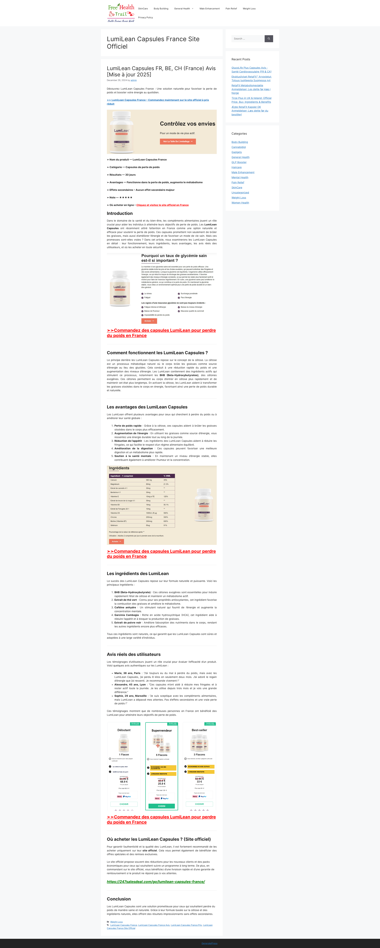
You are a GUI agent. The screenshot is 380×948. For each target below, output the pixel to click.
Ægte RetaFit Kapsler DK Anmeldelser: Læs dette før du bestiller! (250, 110)
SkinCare (143, 8)
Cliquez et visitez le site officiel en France (162, 205)
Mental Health (240, 177)
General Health (182, 8)
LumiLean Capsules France (123, 925)
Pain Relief (231, 8)
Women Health (240, 202)
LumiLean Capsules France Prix (186, 925)
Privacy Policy (145, 17)
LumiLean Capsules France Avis (154, 925)
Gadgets (237, 152)
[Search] (269, 38)
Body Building (161, 8)
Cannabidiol (239, 147)
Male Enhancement (210, 8)
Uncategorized (240, 192)
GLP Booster (239, 162)
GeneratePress (209, 943)
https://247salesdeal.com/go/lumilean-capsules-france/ (156, 882)
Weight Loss (249, 8)
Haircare (237, 167)
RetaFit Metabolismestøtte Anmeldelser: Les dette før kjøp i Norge (251, 89)
